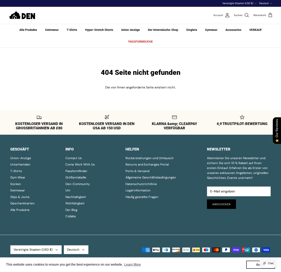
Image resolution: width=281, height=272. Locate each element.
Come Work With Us (80, 164)
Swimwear (52, 29)
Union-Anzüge (130, 29)
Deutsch (264, 3)
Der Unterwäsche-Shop (163, 29)
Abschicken (221, 204)
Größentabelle (75, 177)
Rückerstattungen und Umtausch (149, 158)
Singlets (191, 29)
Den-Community (77, 184)
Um (67, 190)
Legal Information (138, 190)
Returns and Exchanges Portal (147, 164)
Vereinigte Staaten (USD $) (237, 3)
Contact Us (73, 158)
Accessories (233, 29)
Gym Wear (17, 177)
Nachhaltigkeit (75, 197)
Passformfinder (76, 171)
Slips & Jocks (20, 197)
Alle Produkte (28, 29)
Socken (15, 184)
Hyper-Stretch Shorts (99, 29)
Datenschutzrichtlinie (141, 184)
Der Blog (71, 210)
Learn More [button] (132, 264)
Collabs (70, 216)
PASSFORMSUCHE (140, 41)
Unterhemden (20, 164)
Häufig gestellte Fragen (141, 197)
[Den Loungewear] (22, 15)
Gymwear (211, 29)
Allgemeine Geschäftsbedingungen (150, 177)
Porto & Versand (137, 171)
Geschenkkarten (22, 203)
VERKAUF (255, 29)
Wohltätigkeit (75, 203)
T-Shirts (72, 29)
